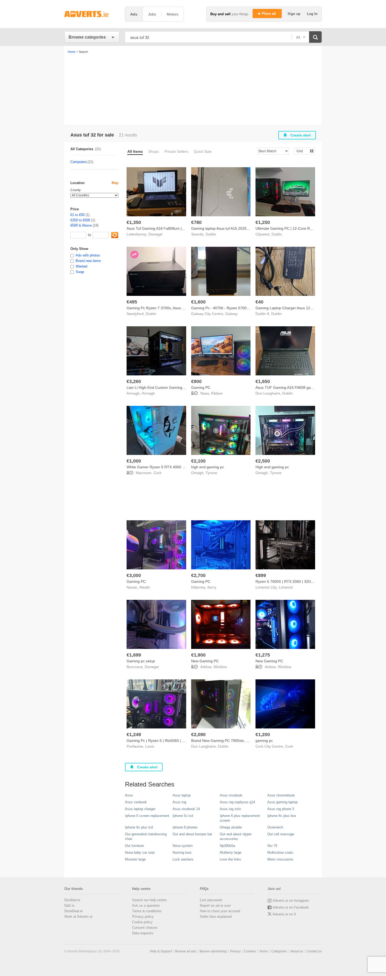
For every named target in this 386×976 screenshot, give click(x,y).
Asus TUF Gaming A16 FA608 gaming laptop (292, 387)
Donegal (155, 234)
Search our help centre (149, 900)
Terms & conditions (146, 911)
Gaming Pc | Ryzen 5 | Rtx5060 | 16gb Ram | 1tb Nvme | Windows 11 (184, 740)
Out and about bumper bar (192, 834)
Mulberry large (230, 852)
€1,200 (262, 734)
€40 (259, 302)
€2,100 (198, 461)
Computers (78, 162)
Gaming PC (200, 387)
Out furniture (134, 846)
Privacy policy (143, 917)
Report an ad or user (215, 905)
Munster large (135, 859)
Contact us (314, 951)
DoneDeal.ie (73, 911)
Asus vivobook (231, 795)
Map (115, 183)
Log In (312, 14)
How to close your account (220, 911)
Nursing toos (182, 852)
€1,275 (262, 655)
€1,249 (134, 734)
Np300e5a (227, 846)
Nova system (183, 846)
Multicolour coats (280, 852)
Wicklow (220, 667)
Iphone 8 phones (185, 827)
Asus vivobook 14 (186, 809)
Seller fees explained (216, 917)
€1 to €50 (77, 215)
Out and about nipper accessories (236, 836)
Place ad (269, 13)
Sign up (294, 14)
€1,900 (198, 655)
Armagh (148, 393)
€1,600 (198, 302)
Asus (129, 795)
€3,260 (134, 381)
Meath (144, 587)
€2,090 (198, 734)
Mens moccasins (280, 859)
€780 (196, 222)
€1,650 (262, 381)
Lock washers (183, 859)
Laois (149, 746)
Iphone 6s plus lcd (139, 827)
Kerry (211, 587)
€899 (260, 575)
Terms (263, 951)
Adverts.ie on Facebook (291, 907)
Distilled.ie (72, 900)
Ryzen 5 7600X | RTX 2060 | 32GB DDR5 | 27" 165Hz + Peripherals (311, 581)
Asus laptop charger (140, 809)
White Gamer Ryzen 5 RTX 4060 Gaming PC (164, 467)
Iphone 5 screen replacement (147, 816)
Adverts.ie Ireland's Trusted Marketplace (91, 14)
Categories (279, 951)
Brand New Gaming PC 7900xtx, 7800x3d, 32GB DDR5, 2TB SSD (245, 740)
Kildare (217, 393)
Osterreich (275, 827)
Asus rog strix (230, 809)
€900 (196, 381)
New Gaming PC (205, 661)
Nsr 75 (272, 846)
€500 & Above (81, 225)
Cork (157, 473)
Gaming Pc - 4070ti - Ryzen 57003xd (222, 308)
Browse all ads (185, 951)
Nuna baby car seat (140, 852)
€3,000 (134, 575)
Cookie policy (142, 922)
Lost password (211, 900)
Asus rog (179, 802)
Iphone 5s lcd (183, 816)
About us (296, 951)
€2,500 (262, 461)
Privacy (235, 951)
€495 (132, 302)
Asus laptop (182, 795)
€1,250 (262, 222)
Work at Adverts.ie (78, 917)
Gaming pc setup (141, 661)
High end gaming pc (272, 467)
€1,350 (134, 222)
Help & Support (161, 951)
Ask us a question (146, 905)
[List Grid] (302, 151)
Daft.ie (69, 905)
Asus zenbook (136, 802)
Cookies (250, 951)
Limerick (286, 587)
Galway (231, 314)
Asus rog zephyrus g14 (237, 802)
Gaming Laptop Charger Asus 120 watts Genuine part (300, 308)
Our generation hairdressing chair (146, 836)
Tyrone (211, 473)
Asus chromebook (281, 795)
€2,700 (198, 575)
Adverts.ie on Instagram (291, 900)
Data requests (142, 933)
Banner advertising (213, 951)
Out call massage (280, 834)
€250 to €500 (80, 220)
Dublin (211, 234)
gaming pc (264, 740)
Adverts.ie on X (284, 914)
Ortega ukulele (231, 827)
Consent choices (145, 928)
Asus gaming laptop (282, 802)
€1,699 (134, 655)
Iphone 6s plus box (281, 816)
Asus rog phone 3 (280, 809)
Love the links (230, 859)
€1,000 (134, 461)
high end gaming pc (207, 467)
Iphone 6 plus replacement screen (240, 818)
